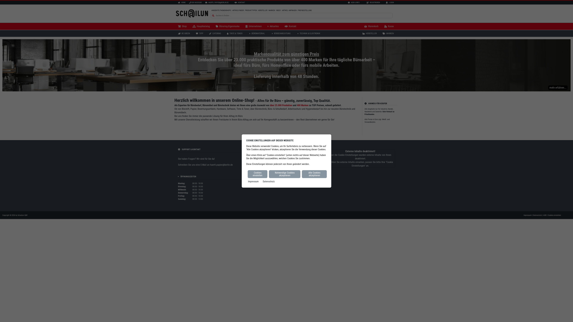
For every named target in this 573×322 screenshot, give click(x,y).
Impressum (253, 181)
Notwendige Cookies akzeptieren (285, 174)
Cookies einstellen (257, 174)
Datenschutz (269, 181)
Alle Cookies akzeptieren (314, 174)
